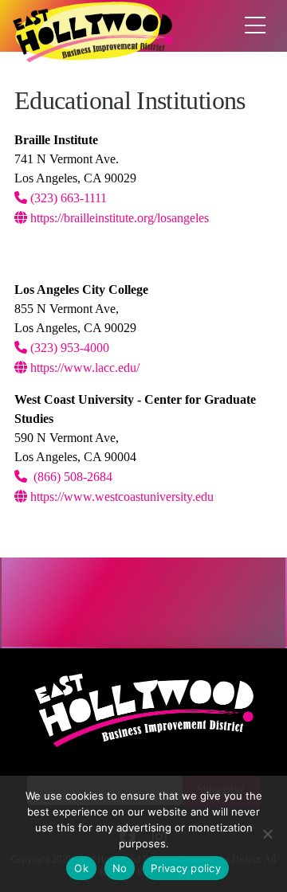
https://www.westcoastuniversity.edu (120, 496)
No (120, 868)
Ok (81, 868)
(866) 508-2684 (71, 476)
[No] (267, 834)
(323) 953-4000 (68, 347)
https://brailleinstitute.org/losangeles (118, 218)
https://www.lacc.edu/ (83, 367)
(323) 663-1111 (67, 198)
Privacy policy (186, 868)
